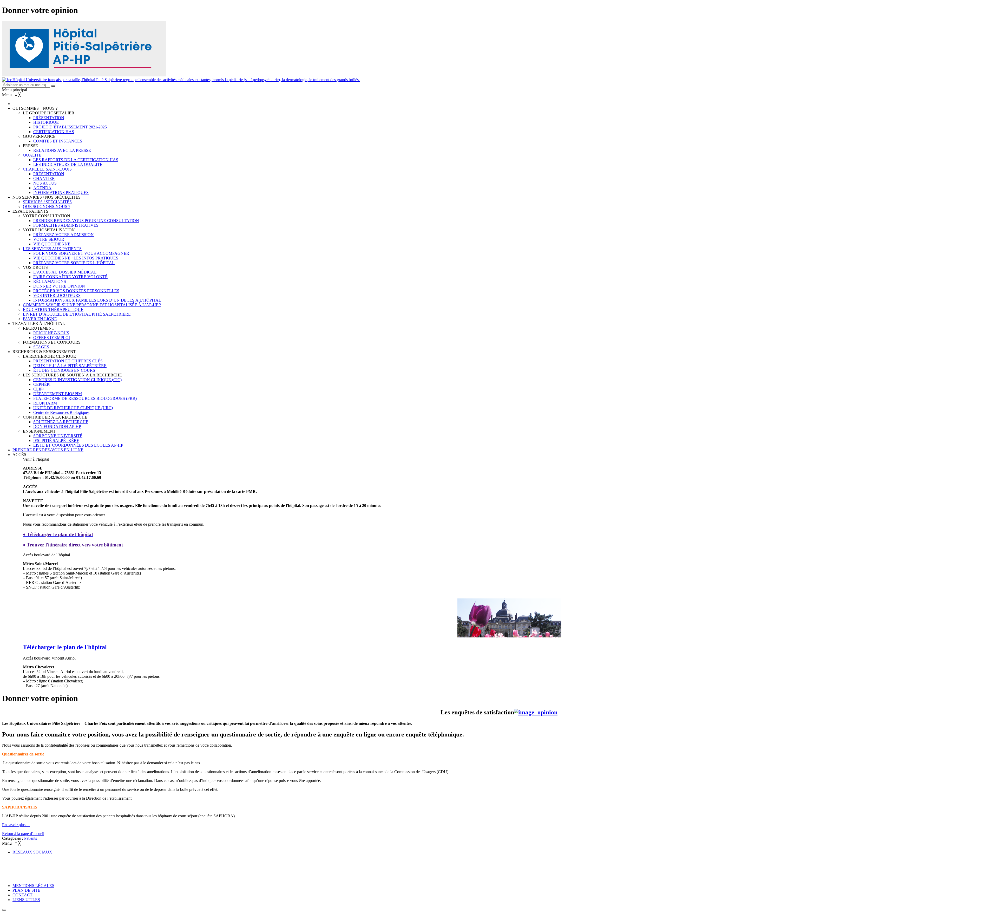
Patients (30, 838)
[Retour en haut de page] (4, 910)
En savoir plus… (16, 825)
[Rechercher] (53, 86)
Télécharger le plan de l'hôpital (65, 647)
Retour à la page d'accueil (23, 833)
